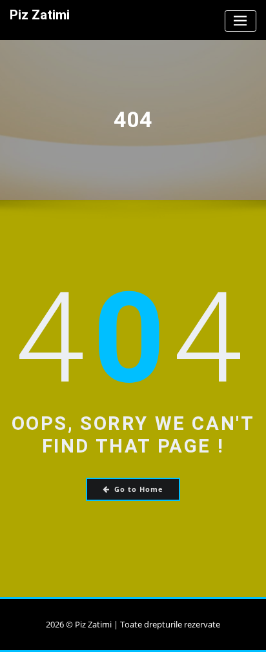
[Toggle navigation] (240, 21)
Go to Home (138, 489)
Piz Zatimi (40, 15)
